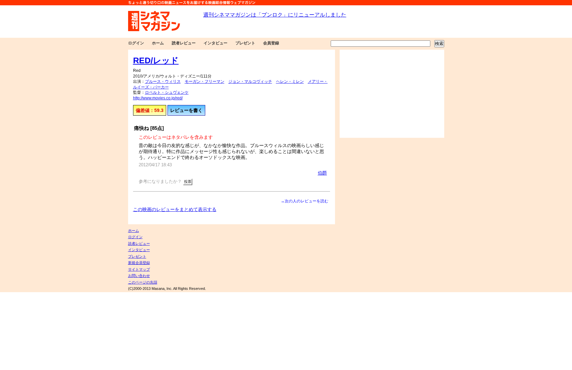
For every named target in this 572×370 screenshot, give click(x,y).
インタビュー (215, 43)
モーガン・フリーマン (204, 81)
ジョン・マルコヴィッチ (250, 81)
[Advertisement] (392, 93)
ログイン (136, 43)
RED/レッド (156, 60)
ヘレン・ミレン (290, 81)
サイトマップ (139, 269)
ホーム (158, 43)
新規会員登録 (139, 263)
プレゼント (245, 43)
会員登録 (271, 43)
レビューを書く (186, 110)
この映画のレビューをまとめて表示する (174, 209)
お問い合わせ (139, 276)
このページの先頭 (142, 282)
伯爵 (322, 173)
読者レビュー (184, 43)
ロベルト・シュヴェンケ (167, 92)
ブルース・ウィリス (163, 81)
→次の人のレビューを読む (304, 201)
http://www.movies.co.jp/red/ (158, 98)
